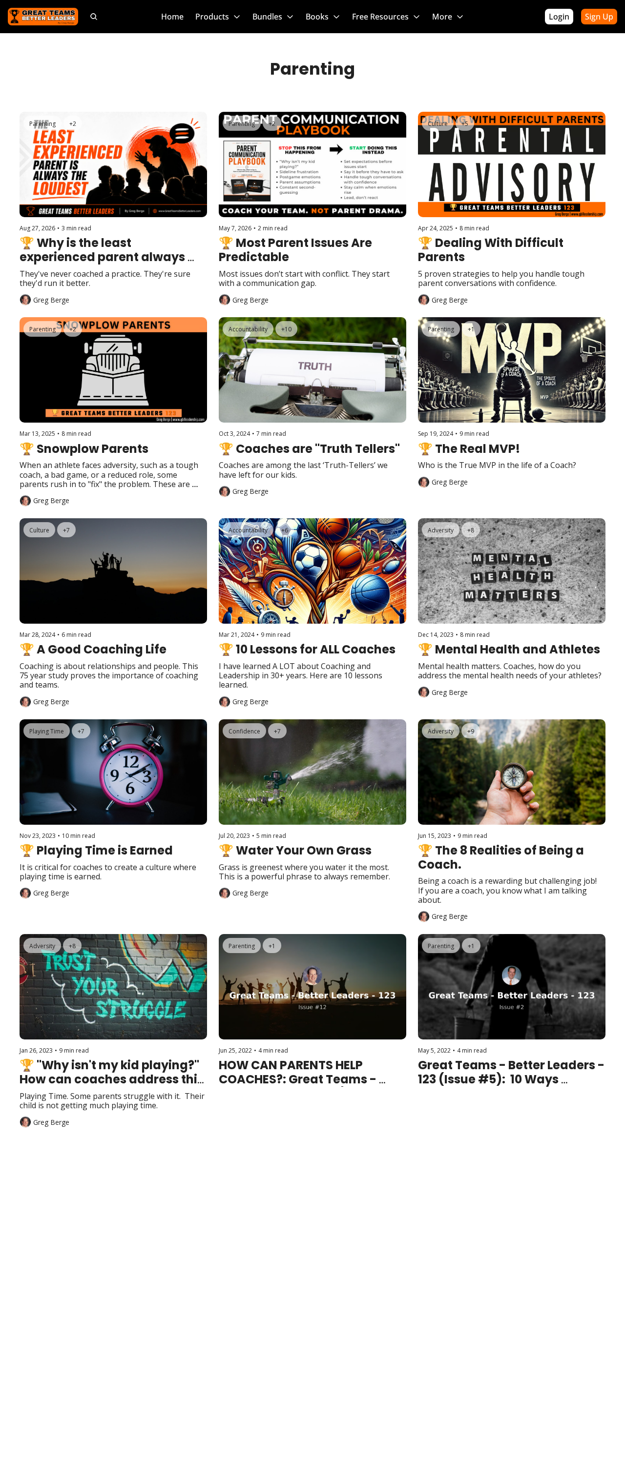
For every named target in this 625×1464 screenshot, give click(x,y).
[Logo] (43, 16)
